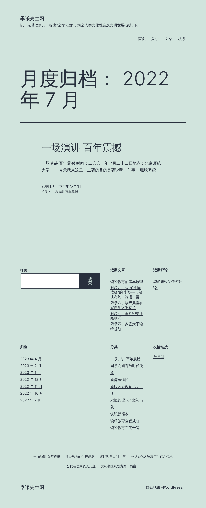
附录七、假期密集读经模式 (126, 315)
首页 (142, 38)
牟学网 (158, 356)
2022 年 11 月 (31, 386)
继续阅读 (148, 170)
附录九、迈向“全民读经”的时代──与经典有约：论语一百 (126, 292)
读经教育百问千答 (124, 428)
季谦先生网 (32, 18)
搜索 (23, 270)
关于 (155, 38)
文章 (169, 38)
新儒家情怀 (119, 379)
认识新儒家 (119, 414)
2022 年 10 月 (31, 393)
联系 (182, 38)
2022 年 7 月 (30, 400)
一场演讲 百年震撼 (82, 147)
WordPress (173, 487)
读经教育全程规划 (124, 421)
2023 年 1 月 (30, 372)
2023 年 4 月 (31, 359)
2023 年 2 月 (30, 366)
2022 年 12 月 (31, 379)
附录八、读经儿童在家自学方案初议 (126, 305)
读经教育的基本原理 (126, 282)
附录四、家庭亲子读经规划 (126, 326)
